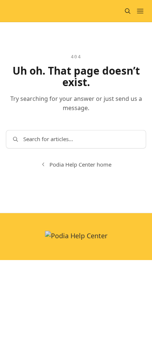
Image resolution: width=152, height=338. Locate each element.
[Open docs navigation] (140, 11)
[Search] (128, 11)
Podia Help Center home (80, 164)
